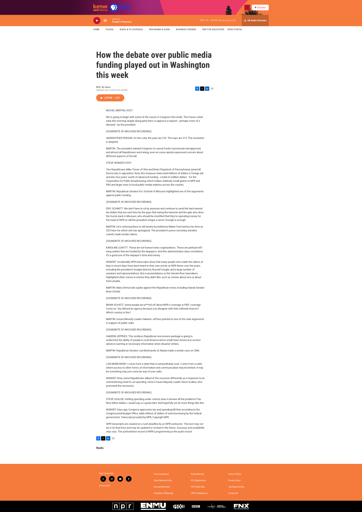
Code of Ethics (234, 474)
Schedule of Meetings (163, 493)
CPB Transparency (199, 493)
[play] (97, 20)
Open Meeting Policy (163, 480)
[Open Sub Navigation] (102, 29)
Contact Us (233, 493)
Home (96, 29)
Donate (261, 7)
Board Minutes (197, 474)
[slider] (109, 20)
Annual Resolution (162, 487)
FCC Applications (198, 480)
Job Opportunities (236, 487)
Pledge (110, 29)
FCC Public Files (198, 487)
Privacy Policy (234, 480)
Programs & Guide (159, 29)
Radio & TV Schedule (131, 29)
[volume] (105, 20)
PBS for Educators (213, 29)
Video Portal (234, 29)
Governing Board (161, 474)
